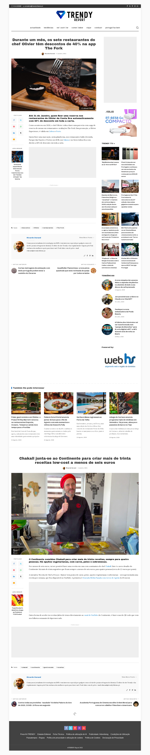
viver (114, 411)
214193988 (17, 6)
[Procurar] (137, 27)
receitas (60, 667)
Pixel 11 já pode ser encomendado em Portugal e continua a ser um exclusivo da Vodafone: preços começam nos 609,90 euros (129, 169)
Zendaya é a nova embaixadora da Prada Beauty (124, 312)
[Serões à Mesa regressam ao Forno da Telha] (91, 403)
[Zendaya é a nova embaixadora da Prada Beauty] (107, 313)
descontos (26, 227)
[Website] (84, 255)
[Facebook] (127, 6)
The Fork (60, 227)
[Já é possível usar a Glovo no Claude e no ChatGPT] (107, 299)
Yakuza (66, 140)
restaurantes (48, 227)
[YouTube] (137, 6)
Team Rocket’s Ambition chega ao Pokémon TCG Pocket (17, 611)
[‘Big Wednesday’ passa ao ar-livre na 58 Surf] (110, 153)
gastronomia (48, 667)
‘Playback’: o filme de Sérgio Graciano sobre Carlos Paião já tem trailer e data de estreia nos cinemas (110, 263)
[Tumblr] (20, 133)
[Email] (14, 139)
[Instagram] (135, 6)
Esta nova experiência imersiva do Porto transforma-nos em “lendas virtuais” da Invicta (17, 172)
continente (36, 667)
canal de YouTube (91, 615)
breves (81, 411)
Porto (58, 131)
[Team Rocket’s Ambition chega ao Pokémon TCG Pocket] (17, 600)
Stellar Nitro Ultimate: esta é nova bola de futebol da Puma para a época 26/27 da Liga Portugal (129, 263)
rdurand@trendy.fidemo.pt (36, 251)
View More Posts (85, 237)
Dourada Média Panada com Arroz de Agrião (101, 578)
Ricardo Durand (50, 53)
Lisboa (51, 131)
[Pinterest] (132, 6)
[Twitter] (130, 6)
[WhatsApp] (20, 126)
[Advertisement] (62, 162)
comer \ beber (19, 411)
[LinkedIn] (14, 133)
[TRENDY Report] (75, 16)
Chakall (108, 566)
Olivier (36, 227)
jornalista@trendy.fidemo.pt (34, 6)
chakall (24, 667)
